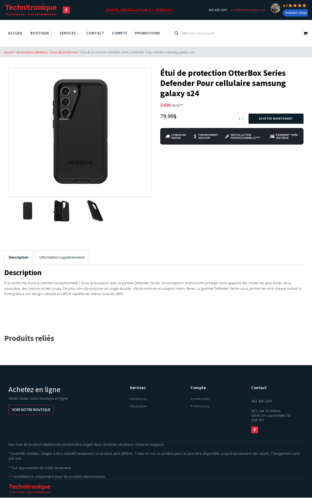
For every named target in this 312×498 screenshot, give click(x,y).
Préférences (200, 406)
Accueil (15, 33)
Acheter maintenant (276, 118)
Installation (139, 398)
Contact (95, 33)
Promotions (147, 33)
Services (68, 33)
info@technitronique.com (248, 10)
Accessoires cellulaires (32, 52)
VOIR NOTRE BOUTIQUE (31, 409)
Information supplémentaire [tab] (62, 257)
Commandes (200, 398)
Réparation (138, 406)
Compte (119, 33)
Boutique (39, 33)
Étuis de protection (64, 52)
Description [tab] (18, 257)
